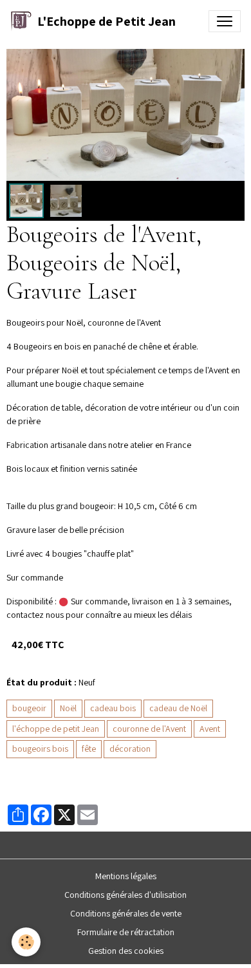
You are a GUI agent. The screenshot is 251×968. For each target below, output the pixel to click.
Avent (210, 728)
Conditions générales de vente (125, 913)
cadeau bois (113, 708)
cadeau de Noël (178, 708)
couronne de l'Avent (149, 728)
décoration (130, 748)
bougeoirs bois (40, 748)
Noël (68, 708)
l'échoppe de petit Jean (55, 728)
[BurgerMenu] (225, 21)
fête (89, 748)
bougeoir (29, 708)
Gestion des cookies (125, 950)
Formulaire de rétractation (125, 932)
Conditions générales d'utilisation (125, 894)
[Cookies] (26, 941)
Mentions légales (125, 876)
